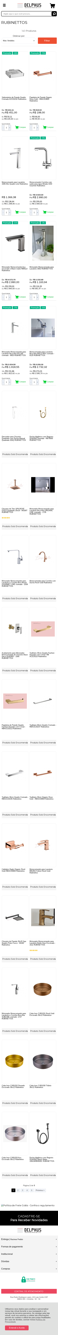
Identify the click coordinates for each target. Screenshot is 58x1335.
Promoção (7, 53)
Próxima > (40, 1190)
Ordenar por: (19, 36)
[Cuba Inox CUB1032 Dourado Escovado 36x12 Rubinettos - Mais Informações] (15, 1061)
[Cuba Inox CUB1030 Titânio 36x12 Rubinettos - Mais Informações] (43, 1061)
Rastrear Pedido (16, 1239)
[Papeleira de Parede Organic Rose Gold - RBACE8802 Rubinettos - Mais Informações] (43, 73)
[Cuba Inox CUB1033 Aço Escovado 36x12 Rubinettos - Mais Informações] (15, 1133)
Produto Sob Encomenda (15, 454)
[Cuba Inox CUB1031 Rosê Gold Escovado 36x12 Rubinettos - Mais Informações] (43, 989)
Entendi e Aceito (17, 1328)
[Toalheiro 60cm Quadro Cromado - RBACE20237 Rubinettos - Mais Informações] (43, 701)
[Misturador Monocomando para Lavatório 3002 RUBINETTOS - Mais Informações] (43, 243)
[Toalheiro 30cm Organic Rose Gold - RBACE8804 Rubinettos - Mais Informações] (43, 773)
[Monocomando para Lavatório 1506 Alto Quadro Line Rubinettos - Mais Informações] (15, 158)
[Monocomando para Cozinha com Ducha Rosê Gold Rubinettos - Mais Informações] (43, 557)
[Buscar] (54, 13)
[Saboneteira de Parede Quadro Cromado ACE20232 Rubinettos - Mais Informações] (15, 73)
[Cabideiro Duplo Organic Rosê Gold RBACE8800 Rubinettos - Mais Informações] (15, 845)
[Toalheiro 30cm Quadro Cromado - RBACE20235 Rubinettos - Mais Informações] (15, 773)
